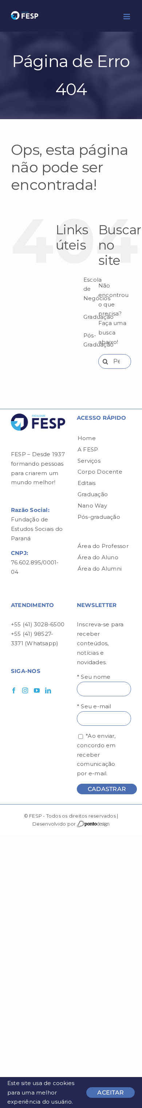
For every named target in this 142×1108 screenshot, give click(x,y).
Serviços (89, 460)
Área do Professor (103, 546)
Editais (87, 482)
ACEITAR (110, 1092)
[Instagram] (25, 690)
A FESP (88, 449)
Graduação (93, 494)
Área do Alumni (100, 568)
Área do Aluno (98, 557)
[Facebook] (14, 690)
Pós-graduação (99, 516)
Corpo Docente (100, 471)
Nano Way (92, 505)
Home (87, 438)
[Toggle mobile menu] (127, 16)
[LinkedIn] (48, 690)
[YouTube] (37, 690)
